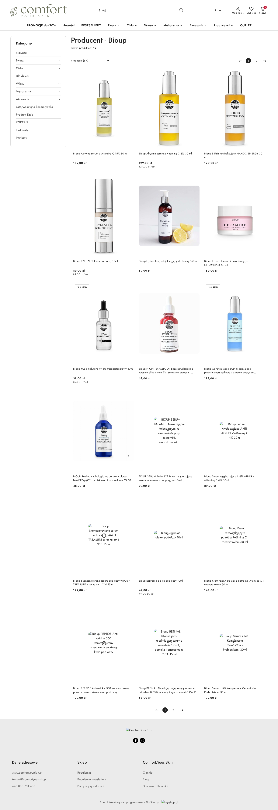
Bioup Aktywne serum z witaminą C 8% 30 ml (165, 153)
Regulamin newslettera (91, 779)
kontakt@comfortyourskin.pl (29, 779)
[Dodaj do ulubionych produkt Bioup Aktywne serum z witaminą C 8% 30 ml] (195, 72)
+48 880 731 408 (23, 786)
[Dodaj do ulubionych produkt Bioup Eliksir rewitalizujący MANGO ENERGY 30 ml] (261, 72)
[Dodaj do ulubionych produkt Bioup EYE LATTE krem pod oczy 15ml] (130, 179)
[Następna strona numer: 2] (265, 60)
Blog (146, 779)
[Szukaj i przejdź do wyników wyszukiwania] (181, 10)
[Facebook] (135, 740)
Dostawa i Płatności (155, 786)
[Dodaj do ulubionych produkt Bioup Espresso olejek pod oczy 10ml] (195, 499)
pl (216, 10)
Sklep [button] (82, 762)
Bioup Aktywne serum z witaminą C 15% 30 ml (100, 153)
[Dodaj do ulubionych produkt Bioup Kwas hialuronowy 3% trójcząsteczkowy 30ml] (130, 287)
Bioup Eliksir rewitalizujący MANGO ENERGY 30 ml (233, 155)
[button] (223, 26)
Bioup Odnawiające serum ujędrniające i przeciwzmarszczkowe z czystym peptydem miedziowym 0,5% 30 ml (229, 370)
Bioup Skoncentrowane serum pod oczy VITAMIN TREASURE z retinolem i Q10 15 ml (101, 582)
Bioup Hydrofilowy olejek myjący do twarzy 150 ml (168, 261)
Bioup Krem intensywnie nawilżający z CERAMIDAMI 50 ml (226, 263)
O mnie (147, 772)
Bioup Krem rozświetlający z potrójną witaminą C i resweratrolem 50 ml (234, 582)
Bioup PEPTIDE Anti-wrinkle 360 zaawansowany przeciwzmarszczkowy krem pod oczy (101, 690)
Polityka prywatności (90, 786)
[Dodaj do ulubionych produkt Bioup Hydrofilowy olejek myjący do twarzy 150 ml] (195, 179)
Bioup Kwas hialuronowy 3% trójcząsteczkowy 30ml (103, 369)
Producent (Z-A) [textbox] (79, 60)
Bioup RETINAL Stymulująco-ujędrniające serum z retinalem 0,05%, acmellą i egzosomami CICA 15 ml (168, 690)
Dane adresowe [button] (25, 762)
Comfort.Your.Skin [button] (158, 762)
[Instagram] (142, 740)
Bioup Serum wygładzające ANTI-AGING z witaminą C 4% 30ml (229, 478)
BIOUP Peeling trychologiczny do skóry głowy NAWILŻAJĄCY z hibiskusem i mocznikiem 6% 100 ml (102, 478)
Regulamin (84, 772)
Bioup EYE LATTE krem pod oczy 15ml (95, 261)
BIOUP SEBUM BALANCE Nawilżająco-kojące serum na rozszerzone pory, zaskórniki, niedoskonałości (165, 478)
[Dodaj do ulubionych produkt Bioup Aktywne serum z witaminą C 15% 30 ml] (130, 72)
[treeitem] (38, 53)
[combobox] (90, 61)
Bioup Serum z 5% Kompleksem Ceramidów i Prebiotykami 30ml (231, 690)
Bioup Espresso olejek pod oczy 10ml (161, 581)
